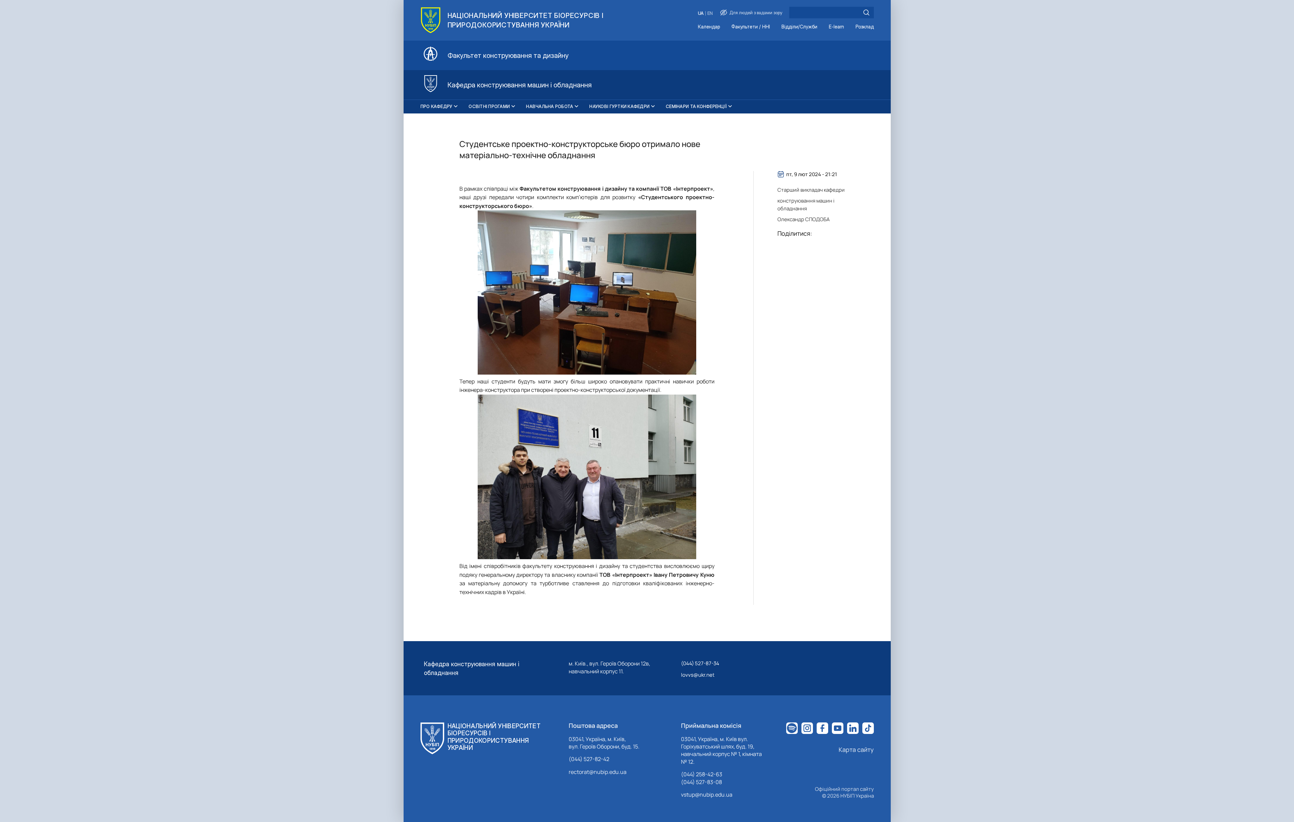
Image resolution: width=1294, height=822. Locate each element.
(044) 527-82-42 (589, 759)
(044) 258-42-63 (701, 774)
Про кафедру (437, 106)
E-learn (836, 26)
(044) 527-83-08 (701, 782)
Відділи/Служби (799, 26)
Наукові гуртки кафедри (619, 106)
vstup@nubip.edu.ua (706, 794)
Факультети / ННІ (750, 26)
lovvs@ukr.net (697, 674)
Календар (709, 26)
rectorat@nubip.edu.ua (598, 772)
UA (701, 13)
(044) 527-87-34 (700, 663)
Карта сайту (856, 749)
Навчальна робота (549, 106)
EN (710, 13)
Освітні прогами (489, 106)
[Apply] (866, 12)
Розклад (865, 26)
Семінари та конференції (696, 106)
